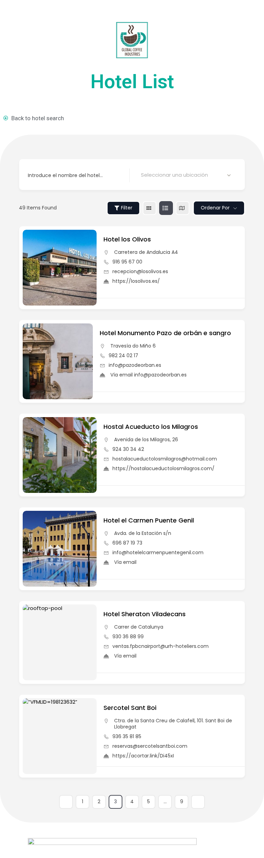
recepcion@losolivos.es (140, 271)
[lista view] (166, 208)
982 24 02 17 (123, 355)
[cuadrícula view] (149, 208)
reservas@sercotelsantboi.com (149, 746)
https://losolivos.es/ (136, 281)
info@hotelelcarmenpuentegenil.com (158, 552)
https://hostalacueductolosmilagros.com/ (163, 468)
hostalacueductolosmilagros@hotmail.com (164, 459)
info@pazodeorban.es (135, 365)
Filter (126, 207)
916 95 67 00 (127, 262)
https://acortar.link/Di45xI (143, 756)
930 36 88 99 (128, 636)
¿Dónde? (146, 175)
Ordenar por (215, 207)
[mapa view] (182, 208)
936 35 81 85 (126, 736)
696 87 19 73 (127, 543)
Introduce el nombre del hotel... (65, 175)
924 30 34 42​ (128, 449)
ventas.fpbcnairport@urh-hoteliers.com (160, 646)
